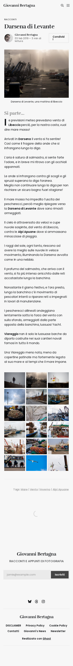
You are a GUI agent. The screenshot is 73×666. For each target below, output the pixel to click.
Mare (24, 489)
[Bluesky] (29, 601)
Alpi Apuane (61, 489)
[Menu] (68, 5)
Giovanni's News (35, 631)
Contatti (13, 631)
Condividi (59, 38)
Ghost (47, 638)
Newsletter (58, 631)
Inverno (45, 489)
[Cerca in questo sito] (62, 5)
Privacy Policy (35, 625)
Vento (34, 489)
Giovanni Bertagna (19, 5)
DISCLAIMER (13, 625)
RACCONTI (10, 19)
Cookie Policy (58, 625)
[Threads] (36, 601)
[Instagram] (43, 601)
